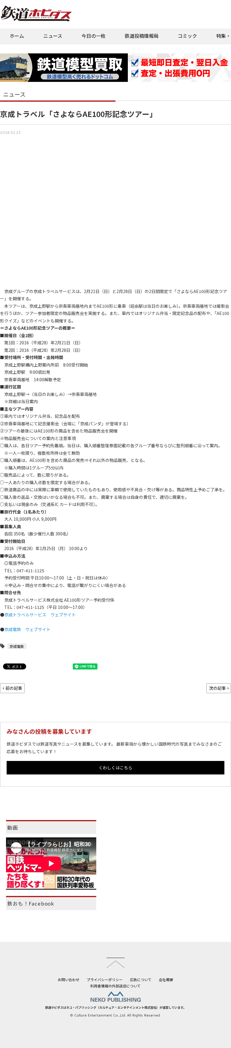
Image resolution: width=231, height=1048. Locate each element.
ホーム (17, 35)
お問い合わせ (68, 979)
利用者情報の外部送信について (115, 985)
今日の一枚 (94, 35)
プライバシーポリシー (105, 979)
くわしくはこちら (115, 768)
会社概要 (166, 979)
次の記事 (217, 688)
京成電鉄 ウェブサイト (27, 629)
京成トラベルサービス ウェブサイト (40, 615)
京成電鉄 (17, 646)
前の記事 (13, 688)
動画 (12, 827)
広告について (141, 979)
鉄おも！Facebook (30, 903)
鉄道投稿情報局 (142, 35)
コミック (187, 35)
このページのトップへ (115, 963)
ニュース (52, 35)
